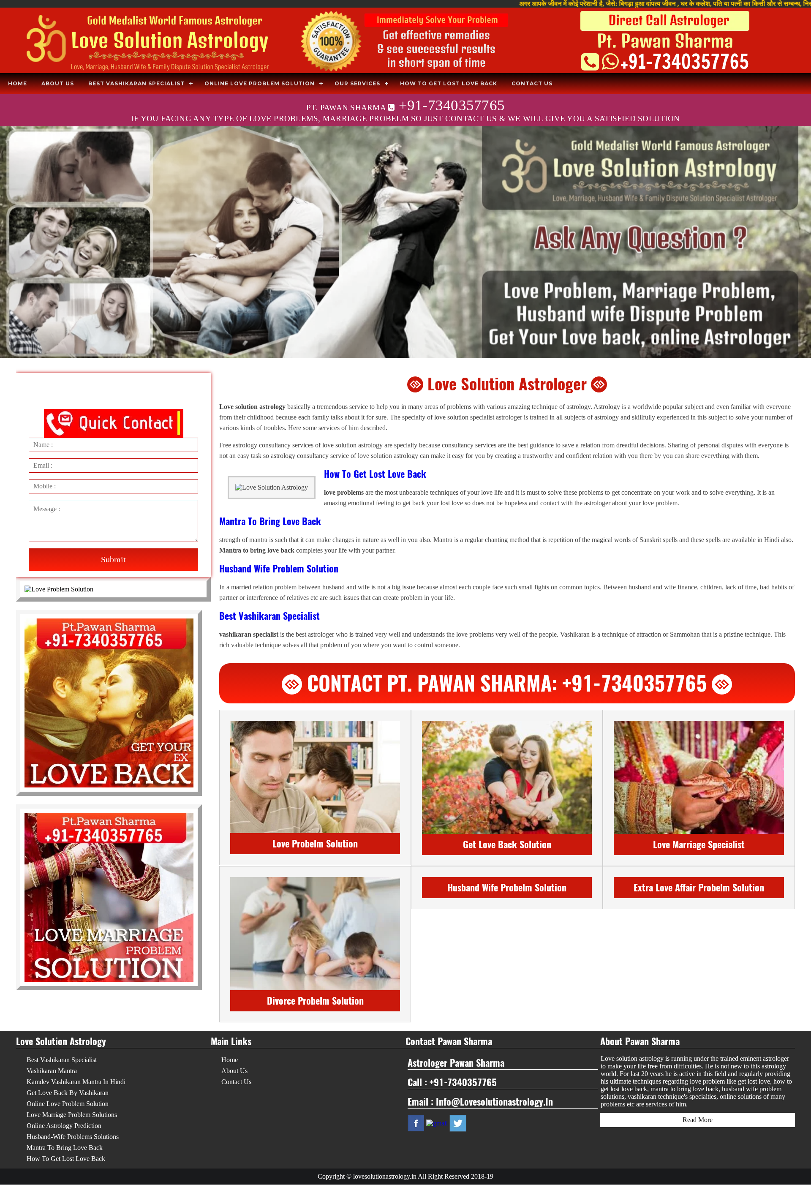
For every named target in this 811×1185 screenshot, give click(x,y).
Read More (698, 1119)
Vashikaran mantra (52, 1070)
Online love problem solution (259, 83)
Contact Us (532, 83)
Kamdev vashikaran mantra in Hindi (76, 1081)
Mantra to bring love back (65, 1147)
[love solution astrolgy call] (405, 41)
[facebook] (416, 1122)
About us (57, 83)
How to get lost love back (448, 83)
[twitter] (457, 1122)
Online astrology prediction (64, 1125)
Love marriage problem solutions (72, 1114)
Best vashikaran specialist (136, 83)
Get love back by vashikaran (68, 1092)
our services (357, 83)
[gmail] (437, 1122)
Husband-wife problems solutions (73, 1136)
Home (17, 83)
